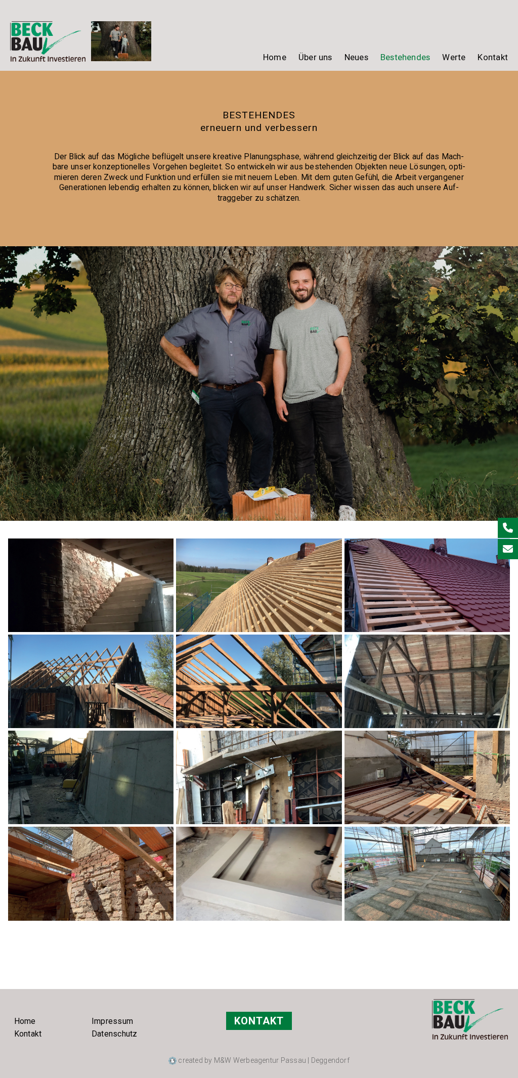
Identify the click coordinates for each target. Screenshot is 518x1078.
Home (274, 57)
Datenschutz (114, 1034)
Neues (356, 57)
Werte (453, 57)
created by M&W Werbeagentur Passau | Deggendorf (263, 1060)
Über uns (315, 57)
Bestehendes (405, 57)
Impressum (112, 1021)
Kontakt (493, 57)
